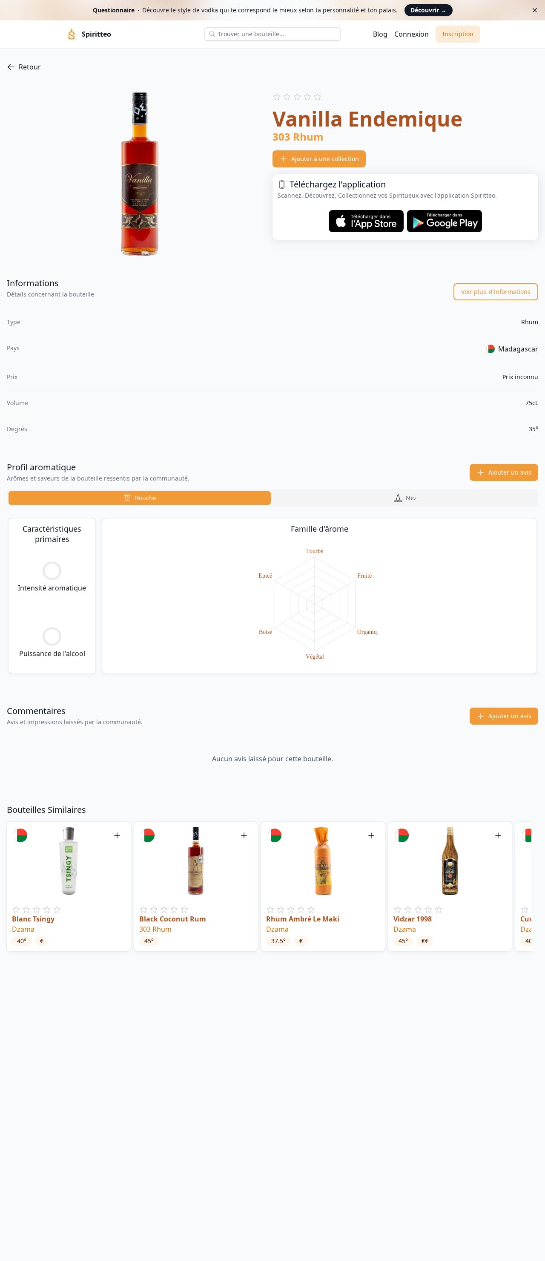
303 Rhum (155, 929)
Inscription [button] (457, 34)
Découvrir (428, 10)
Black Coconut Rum (172, 919)
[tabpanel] (272, 596)
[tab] (140, 498)
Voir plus (496, 292)
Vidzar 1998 (412, 919)
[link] (272, 67)
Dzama (23, 929)
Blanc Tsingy (33, 919)
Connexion (411, 34)
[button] (69, 886)
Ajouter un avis (509, 472)
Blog (380, 34)
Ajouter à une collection (325, 159)
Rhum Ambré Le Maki (302, 919)
